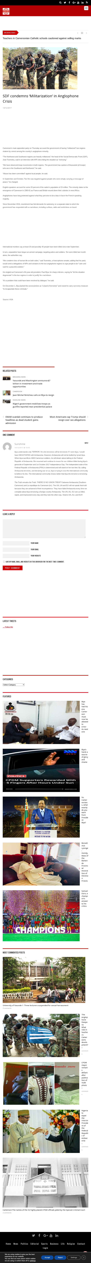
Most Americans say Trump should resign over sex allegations (69, 418)
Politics (24, 1243)
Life (63, 1243)
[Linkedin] (82, 2)
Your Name (34, 543)
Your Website (36, 555)
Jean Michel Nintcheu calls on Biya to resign (26, 38)
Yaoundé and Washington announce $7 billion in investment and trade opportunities (31, 383)
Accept (47, 1257)
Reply (86, 443)
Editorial (35, 1243)
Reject (60, 1257)
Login (45, 1247)
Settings (74, 1257)
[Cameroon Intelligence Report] (6, 13)
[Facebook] (69, 2)
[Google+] (73, 2)
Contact (81, 1243)
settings (33, 1261)
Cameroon (17, 391)
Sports (44, 1243)
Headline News (19, 400)
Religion (71, 1243)
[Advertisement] (46, 22)
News (16, 1243)
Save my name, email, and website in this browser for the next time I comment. (35, 561)
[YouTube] (78, 2)
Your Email (35, 549)
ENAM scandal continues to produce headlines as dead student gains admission (23, 420)
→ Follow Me (8, 627)
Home (8, 1243)
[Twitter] (65, 2)
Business (54, 1243)
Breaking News (19, 377)
